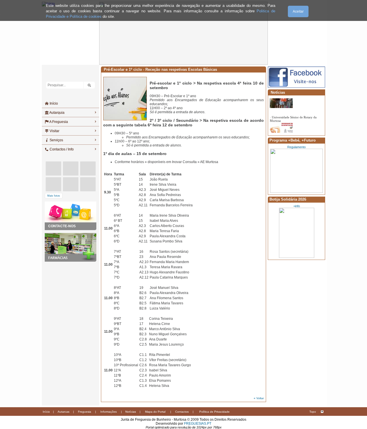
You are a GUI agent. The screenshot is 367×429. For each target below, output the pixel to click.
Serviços (56, 140)
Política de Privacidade (214, 411)
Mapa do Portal (155, 411)
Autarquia (57, 113)
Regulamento (296, 147)
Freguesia (84, 411)
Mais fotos (53, 195)
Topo (312, 411)
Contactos (182, 411)
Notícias (130, 411)
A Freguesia (58, 122)
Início (53, 103)
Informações (108, 411)
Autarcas (63, 411)
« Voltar (259, 398)
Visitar (54, 131)
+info (296, 206)
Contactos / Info (61, 149)
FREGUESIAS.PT (197, 424)
